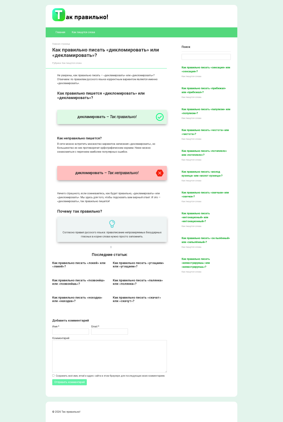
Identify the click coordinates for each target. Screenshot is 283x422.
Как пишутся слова (83, 32)
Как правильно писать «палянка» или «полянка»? (138, 282)
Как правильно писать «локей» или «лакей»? (78, 264)
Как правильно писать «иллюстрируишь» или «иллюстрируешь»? (196, 262)
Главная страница (61, 44)
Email (95, 326)
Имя (55, 326)
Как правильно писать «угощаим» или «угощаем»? (138, 264)
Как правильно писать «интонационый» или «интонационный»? (196, 217)
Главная (60, 32)
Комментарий (60, 338)
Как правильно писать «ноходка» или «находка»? (77, 299)
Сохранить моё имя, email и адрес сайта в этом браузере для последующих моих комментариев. (110, 375)
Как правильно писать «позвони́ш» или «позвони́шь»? (78, 282)
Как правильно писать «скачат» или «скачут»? (137, 299)
